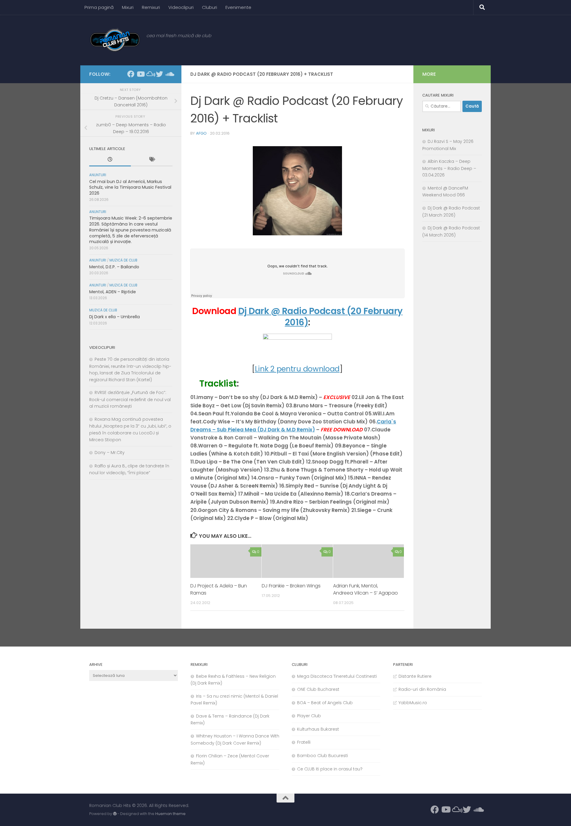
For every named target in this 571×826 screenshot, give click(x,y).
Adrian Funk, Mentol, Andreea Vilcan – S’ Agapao (365, 589)
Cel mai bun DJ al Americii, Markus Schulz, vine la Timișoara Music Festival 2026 (130, 187)
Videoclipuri (181, 7)
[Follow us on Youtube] (140, 74)
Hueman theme (170, 813)
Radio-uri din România (422, 689)
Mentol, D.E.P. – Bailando (114, 267)
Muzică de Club (123, 260)
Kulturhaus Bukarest (318, 729)
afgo (201, 133)
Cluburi (209, 7)
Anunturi (97, 175)
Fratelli (303, 742)
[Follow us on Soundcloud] (168, 74)
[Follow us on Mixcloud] (149, 74)
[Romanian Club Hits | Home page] (114, 40)
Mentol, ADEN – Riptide (112, 292)
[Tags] (151, 160)
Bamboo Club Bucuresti (322, 756)
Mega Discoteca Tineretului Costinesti (337, 676)
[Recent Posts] (110, 160)
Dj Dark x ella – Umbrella (114, 317)
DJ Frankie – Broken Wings (291, 585)
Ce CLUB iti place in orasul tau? (330, 769)
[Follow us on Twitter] (159, 74)
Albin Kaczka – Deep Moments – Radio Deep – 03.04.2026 (449, 168)
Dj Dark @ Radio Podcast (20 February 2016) (320, 317)
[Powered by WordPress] (115, 814)
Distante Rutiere (415, 676)
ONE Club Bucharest (318, 689)
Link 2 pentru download (297, 368)
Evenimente (238, 7)
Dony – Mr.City (110, 452)
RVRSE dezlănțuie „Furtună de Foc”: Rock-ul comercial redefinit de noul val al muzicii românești (130, 399)
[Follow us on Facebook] (130, 74)
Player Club (309, 716)
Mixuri (128, 7)
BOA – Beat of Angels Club (325, 703)
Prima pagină (99, 7)
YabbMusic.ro (413, 703)
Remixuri (151, 7)
